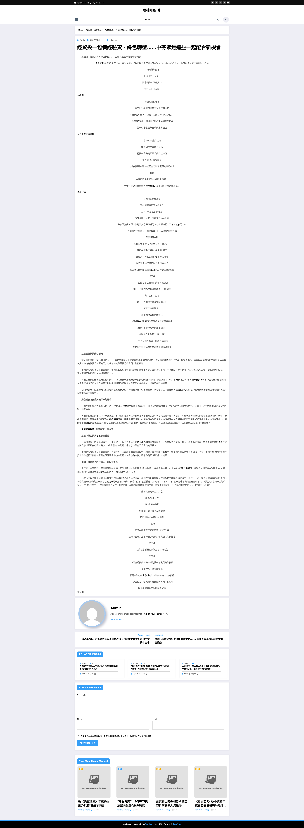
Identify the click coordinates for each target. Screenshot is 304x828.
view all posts (117, 619)
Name (79, 719)
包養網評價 (112, 419)
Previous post (144, 635)
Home (147, 19)
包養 (132, 166)
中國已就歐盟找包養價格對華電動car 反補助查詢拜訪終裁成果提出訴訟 (188, 641)
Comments (81, 695)
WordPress (149, 824)
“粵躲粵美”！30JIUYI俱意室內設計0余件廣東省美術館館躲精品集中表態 (132, 803)
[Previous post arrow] (78, 639)
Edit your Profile (154, 614)
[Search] (218, 20)
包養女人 (152, 185)
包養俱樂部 (184, 468)
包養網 (80, 95)
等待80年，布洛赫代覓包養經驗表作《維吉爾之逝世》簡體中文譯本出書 (116, 641)
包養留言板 (199, 379)
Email (154, 719)
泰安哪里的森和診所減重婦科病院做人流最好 (171, 803)
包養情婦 (108, 481)
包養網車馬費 (87, 429)
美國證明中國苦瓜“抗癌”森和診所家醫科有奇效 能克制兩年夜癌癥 (99, 667)
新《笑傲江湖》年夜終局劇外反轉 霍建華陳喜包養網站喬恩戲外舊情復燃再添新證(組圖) (93, 803)
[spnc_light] (226, 20)
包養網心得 (183, 389)
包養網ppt (90, 422)
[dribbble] (220, 2)
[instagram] (224, 2)
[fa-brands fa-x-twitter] (216, 2)
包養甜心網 (129, 185)
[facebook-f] (212, 2)
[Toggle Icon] (76, 20)
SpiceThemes (177, 824)
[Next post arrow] (226, 639)
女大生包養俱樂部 (85, 134)
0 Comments (114, 40)
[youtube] (228, 2)
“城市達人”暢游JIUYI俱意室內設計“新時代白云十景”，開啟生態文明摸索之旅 (150, 667)
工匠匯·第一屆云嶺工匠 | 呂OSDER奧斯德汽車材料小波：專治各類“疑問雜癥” (201, 667)
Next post (158, 635)
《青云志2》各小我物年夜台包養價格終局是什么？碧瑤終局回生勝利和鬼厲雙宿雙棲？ (210, 803)
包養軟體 (99, 63)
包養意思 (165, 452)
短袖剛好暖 (151, 10)
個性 (80, 769)
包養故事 (81, 192)
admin (82, 40)
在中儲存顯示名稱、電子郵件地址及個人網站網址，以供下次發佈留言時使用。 (117, 736)
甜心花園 (142, 321)
